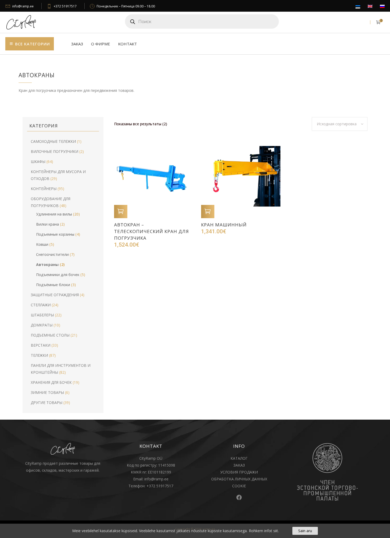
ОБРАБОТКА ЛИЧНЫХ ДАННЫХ (239, 478)
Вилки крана (47, 224)
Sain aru (305, 530)
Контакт (127, 43)
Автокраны (47, 264)
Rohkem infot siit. (264, 530)
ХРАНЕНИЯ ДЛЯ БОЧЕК (51, 382)
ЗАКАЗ (239, 465)
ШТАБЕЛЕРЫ (42, 314)
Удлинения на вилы (54, 214)
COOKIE (239, 485)
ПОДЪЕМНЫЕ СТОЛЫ (50, 335)
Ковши (42, 244)
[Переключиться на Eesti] (358, 7)
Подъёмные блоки (53, 284)
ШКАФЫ (38, 161)
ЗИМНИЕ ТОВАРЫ (47, 392)
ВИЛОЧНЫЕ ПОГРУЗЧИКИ (54, 151)
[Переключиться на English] (370, 6)
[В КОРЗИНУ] (120, 211)
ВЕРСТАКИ (40, 345)
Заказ (77, 43)
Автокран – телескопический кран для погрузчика (151, 231)
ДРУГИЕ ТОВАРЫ (46, 402)
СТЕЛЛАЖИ (41, 304)
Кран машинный (224, 225)
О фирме (100, 43)
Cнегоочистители (52, 254)
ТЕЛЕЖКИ (39, 355)
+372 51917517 (65, 6)
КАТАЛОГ (239, 458)
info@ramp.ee (23, 6)
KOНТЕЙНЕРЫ (44, 188)
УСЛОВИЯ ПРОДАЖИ (239, 472)
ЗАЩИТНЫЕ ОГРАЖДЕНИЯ (55, 294)
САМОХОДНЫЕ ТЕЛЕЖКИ (53, 141)
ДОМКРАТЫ (42, 325)
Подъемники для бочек (57, 274)
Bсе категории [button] (32, 43)
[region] (195, 531)
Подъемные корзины (55, 234)
